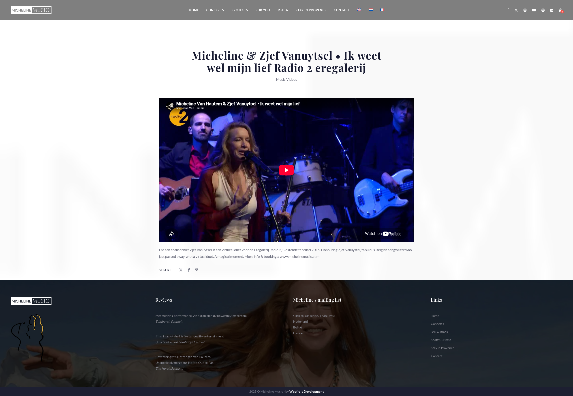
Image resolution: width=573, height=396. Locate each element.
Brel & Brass (439, 332)
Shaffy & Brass (441, 340)
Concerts (215, 10)
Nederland (300, 321)
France (298, 333)
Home (194, 10)
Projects (239, 10)
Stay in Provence (310, 10)
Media (283, 10)
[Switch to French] (382, 9)
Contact (342, 10)
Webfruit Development (306, 391)
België (297, 327)
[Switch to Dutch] (370, 9)
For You (263, 10)
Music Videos (286, 79)
